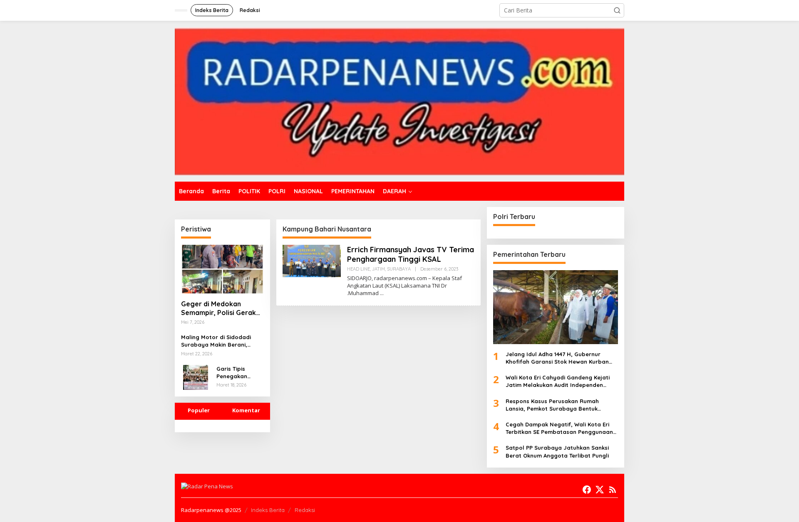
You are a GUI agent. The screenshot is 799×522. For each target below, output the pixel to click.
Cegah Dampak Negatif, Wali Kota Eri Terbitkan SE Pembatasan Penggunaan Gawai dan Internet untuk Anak (559, 428)
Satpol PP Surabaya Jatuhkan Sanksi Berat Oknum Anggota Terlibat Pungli (557, 451)
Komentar (246, 410)
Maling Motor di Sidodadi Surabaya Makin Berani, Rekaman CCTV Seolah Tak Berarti (218, 341)
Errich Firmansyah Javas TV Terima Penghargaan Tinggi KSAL (410, 254)
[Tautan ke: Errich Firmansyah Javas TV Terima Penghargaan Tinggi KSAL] (312, 260)
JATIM (378, 269)
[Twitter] (599, 489)
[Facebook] (586, 489)
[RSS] (612, 489)
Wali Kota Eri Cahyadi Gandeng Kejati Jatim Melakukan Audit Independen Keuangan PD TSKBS (558, 381)
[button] (617, 10)
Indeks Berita (268, 510)
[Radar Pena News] (399, 100)
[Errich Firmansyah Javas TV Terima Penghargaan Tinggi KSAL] (382, 293)
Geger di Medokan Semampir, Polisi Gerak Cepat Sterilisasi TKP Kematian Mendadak (218, 308)
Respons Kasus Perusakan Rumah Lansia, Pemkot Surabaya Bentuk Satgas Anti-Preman (552, 405)
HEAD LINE (358, 269)
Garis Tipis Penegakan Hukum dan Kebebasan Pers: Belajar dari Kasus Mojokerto (239, 372)
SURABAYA (399, 269)
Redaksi (305, 510)
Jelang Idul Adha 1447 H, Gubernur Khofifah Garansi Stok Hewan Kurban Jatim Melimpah (557, 358)
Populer (199, 410)
